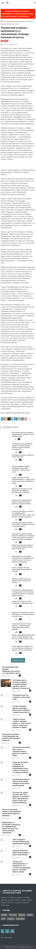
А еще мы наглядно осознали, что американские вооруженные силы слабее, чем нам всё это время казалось (23, 514)
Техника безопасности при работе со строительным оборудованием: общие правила (21, 626)
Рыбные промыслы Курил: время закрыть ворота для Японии (21, 580)
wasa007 (14, 44)
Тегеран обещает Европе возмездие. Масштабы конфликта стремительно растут (21, 469)
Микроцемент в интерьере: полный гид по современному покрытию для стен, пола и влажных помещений (23, 559)
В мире (4, 915)
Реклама (22, 915)
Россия (30, 915)
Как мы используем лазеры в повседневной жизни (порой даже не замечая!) (22, 547)
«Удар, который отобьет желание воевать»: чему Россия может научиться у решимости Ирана (23, 480)
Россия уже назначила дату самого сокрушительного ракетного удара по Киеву (22, 502)
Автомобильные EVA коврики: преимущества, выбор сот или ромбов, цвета (23, 434)
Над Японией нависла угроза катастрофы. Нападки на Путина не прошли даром (23, 524)
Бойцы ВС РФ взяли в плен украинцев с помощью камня (22, 602)
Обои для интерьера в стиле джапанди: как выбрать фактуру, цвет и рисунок (22, 490)
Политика (4, 41)
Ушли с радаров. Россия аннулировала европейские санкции (22, 569)
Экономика (20, 919)
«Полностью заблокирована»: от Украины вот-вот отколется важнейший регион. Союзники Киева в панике (23, 593)
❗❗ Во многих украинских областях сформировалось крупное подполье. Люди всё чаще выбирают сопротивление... (17, 13)
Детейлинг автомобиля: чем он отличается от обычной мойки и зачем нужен (23, 614)
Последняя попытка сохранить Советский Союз (23, 456)
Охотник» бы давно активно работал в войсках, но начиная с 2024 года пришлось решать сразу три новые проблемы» (23, 536)
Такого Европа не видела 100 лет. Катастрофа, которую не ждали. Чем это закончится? (22, 648)
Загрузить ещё (18, 660)
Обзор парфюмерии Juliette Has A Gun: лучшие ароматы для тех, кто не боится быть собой (23, 637)
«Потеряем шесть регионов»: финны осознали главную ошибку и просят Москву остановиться (22, 446)
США (3, 919)
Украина (11, 919)
